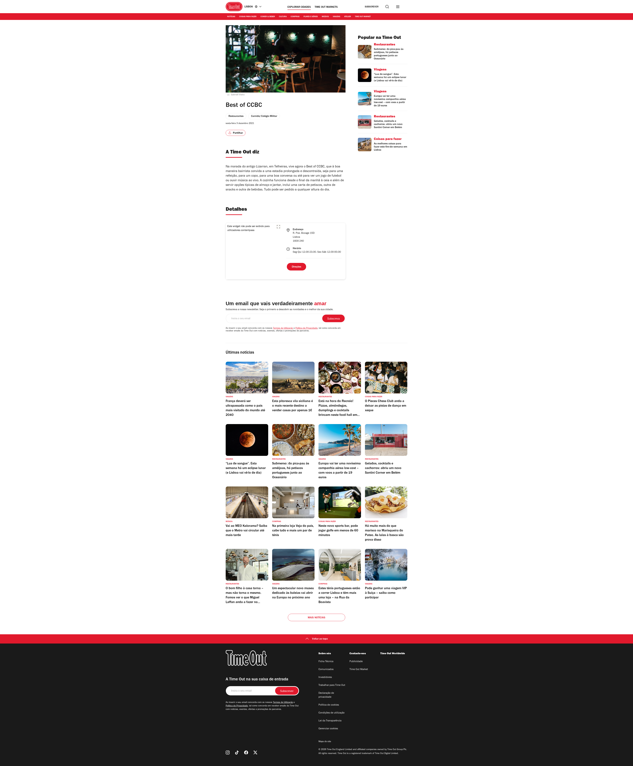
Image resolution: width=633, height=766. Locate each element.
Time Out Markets (326, 7)
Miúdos (325, 17)
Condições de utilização (331, 713)
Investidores (325, 677)
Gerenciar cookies (328, 728)
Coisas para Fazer (247, 17)
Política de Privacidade (306, 328)
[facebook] (246, 752)
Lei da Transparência (329, 721)
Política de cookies (328, 705)
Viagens (336, 17)
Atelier (347, 17)
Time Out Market (363, 17)
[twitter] (255, 752)
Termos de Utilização (283, 328)
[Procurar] (387, 7)
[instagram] (228, 752)
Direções (296, 267)
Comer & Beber (267, 17)
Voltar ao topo (320, 639)
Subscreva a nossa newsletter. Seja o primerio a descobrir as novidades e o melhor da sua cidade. (279, 309)
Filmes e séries (310, 17)
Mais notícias (316, 618)
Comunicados (325, 669)
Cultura (283, 17)
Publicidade (356, 661)
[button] (278, 226)
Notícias (231, 17)
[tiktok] (237, 752)
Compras (295, 17)
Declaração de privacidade (326, 695)
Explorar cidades (299, 7)
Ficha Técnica (325, 661)
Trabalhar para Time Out (331, 685)
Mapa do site (324, 742)
